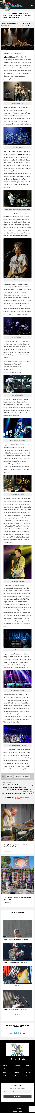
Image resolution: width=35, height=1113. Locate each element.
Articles (5, 1069)
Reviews (9, 776)
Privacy (15, 1111)
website (18, 168)
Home (5, 1065)
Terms (20, 1111)
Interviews (8, 850)
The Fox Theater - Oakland (21, 776)
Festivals (6, 1076)
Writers (28, 1072)
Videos (28, 1069)
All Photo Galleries (17, 1015)
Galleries (17, 1065)
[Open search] (26, 5)
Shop (16, 1076)
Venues (28, 1065)
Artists (5, 1072)
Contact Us (29, 1077)
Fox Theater (12, 152)
